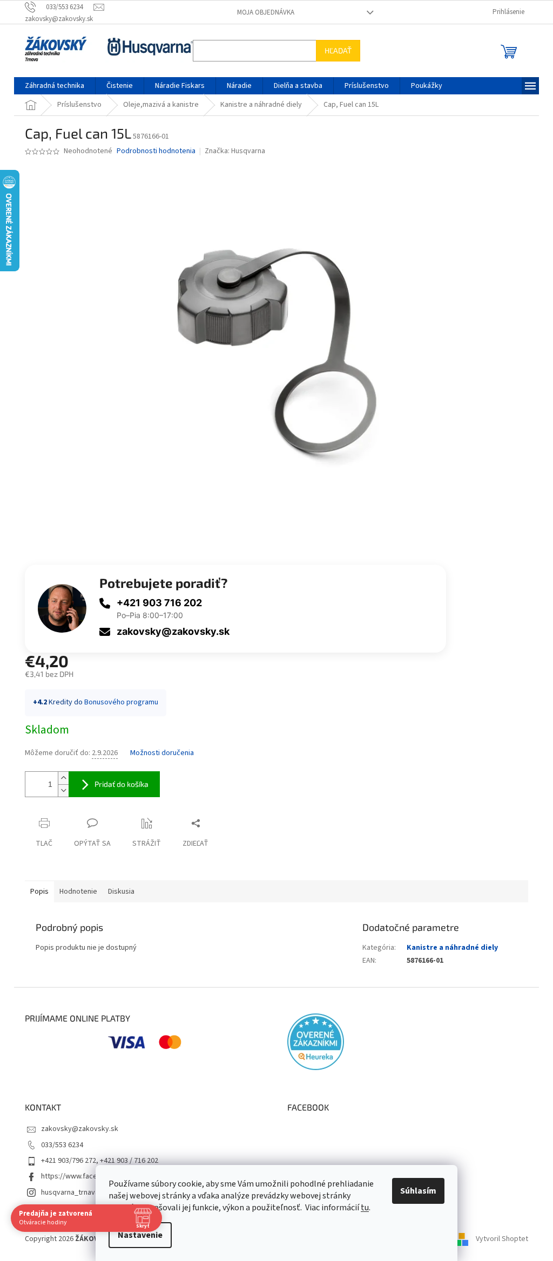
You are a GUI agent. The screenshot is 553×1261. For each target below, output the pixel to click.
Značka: (230, 151)
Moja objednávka (261, 12)
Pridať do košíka (118, 784)
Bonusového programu (117, 702)
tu (361, 1208)
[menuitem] (50, 85)
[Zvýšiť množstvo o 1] (59, 778)
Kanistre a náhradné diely (448, 947)
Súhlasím (414, 1191)
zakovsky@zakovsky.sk (169, 631)
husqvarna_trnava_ (68, 1192)
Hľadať (334, 50)
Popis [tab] (35, 891)
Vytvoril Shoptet (498, 1238)
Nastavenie (136, 1235)
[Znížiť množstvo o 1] (59, 790)
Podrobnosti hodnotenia (152, 151)
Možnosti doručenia (158, 753)
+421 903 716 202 (155, 602)
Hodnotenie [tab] (74, 891)
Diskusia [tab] (117, 891)
